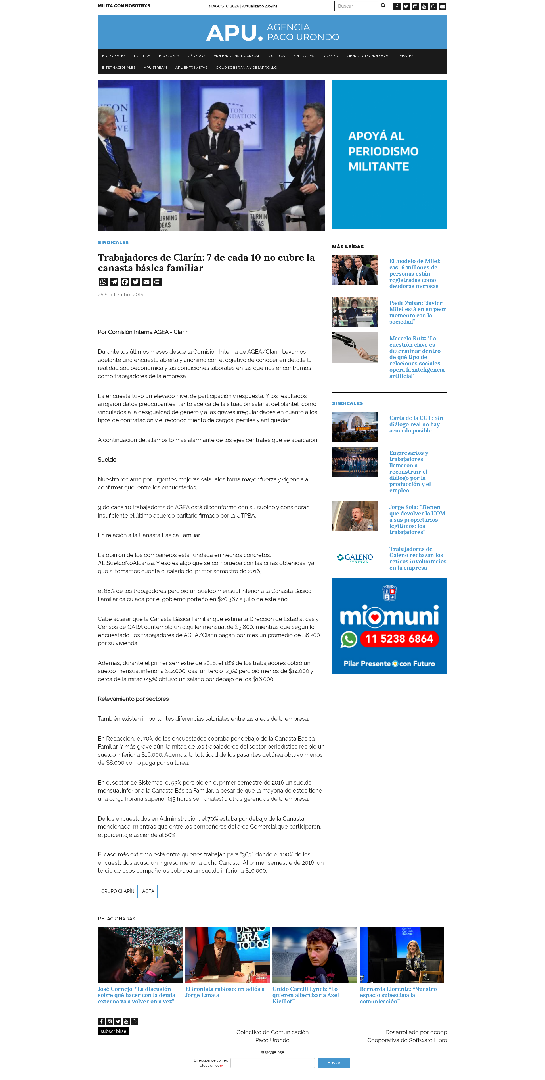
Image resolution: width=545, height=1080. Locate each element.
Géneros (196, 55)
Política (142, 55)
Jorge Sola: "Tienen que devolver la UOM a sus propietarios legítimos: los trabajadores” (417, 519)
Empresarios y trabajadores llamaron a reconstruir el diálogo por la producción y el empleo (410, 471)
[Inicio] (272, 32)
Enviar (334, 1063)
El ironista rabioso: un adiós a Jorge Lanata (225, 992)
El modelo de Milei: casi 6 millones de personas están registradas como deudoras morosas (415, 273)
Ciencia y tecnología (367, 55)
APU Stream (155, 67)
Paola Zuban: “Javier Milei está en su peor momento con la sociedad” (417, 312)
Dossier (330, 55)
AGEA (148, 891)
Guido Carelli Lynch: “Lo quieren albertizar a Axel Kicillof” (305, 995)
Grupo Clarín (117, 891)
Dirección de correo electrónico (211, 1063)
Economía (169, 55)
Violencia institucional (237, 55)
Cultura (277, 55)
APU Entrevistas (191, 67)
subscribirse (113, 1031)
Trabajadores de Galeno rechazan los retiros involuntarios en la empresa (418, 558)
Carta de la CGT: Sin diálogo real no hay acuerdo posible (416, 424)
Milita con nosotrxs (124, 6)
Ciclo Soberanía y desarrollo (246, 67)
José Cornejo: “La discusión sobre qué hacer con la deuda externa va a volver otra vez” (136, 995)
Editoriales (113, 55)
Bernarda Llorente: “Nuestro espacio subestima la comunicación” (398, 995)
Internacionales (118, 67)
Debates (405, 55)
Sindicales (304, 55)
